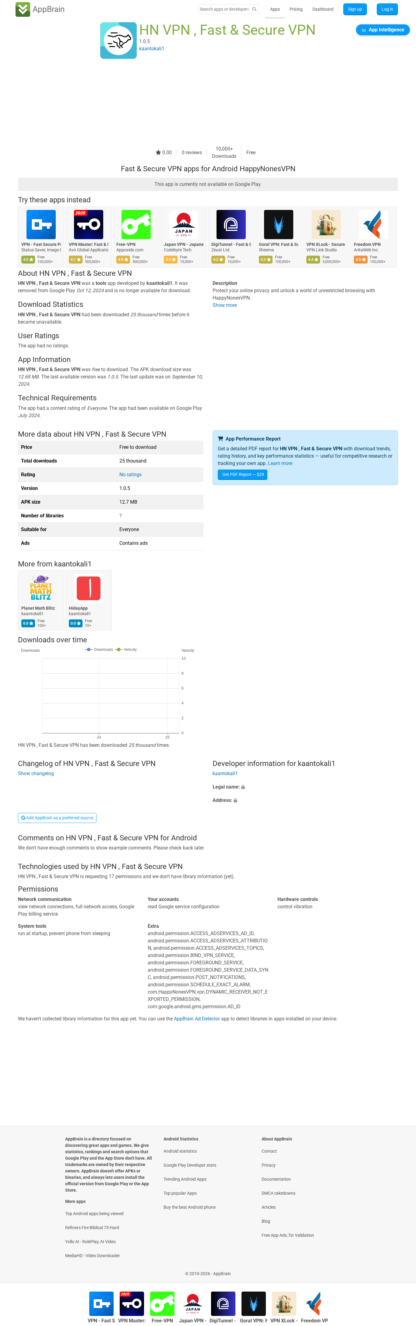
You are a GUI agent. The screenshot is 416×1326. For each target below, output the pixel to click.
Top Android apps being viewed (94, 1213)
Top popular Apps (180, 1193)
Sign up (355, 9)
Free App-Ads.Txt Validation (288, 1235)
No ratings (130, 474)
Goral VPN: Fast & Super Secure (278, 244)
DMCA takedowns (278, 1193)
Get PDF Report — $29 (243, 474)
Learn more (280, 463)
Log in (387, 9)
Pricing (296, 9)
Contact (269, 1151)
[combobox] (224, 9)
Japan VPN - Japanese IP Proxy (183, 244)
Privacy (269, 1165)
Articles (269, 1207)
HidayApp (78, 608)
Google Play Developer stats (190, 1165)
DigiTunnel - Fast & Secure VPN (231, 244)
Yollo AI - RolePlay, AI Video (90, 1241)
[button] (305, 787)
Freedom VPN (367, 244)
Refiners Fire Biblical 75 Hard (92, 1227)
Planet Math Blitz (38, 608)
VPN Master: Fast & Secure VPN (88, 244)
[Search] (254, 9)
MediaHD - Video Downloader (92, 1255)
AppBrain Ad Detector (197, 1019)
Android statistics (180, 1151)
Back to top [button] (401, 1270)
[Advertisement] (200, 102)
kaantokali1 (73, 564)
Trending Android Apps (185, 1179)
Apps (275, 9)
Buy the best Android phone (190, 1207)
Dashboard (322, 9)
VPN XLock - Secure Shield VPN (326, 244)
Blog (266, 1221)
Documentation (276, 1179)
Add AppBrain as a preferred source (59, 817)
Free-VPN (126, 244)
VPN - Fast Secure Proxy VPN (41, 244)
